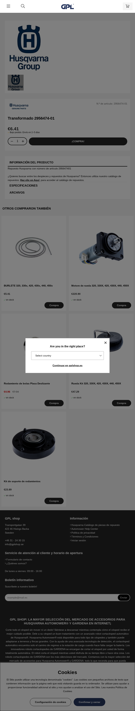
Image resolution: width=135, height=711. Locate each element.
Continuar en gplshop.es (67, 365)
